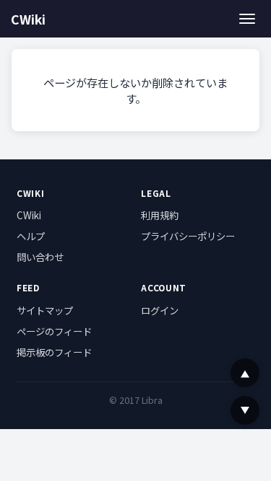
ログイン (159, 310)
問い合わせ (40, 257)
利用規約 (159, 215)
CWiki (28, 19)
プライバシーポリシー (188, 236)
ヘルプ (31, 236)
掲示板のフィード (54, 352)
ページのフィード (54, 331)
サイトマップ (45, 310)
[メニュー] (247, 18)
